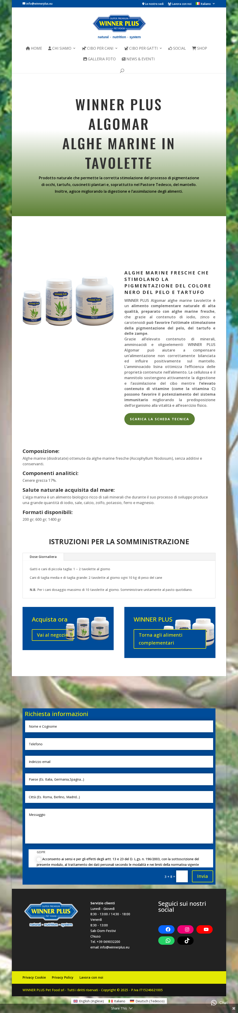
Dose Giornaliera (43, 556)
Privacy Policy (62, 977)
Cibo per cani (99, 48)
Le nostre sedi (154, 4)
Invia (202, 876)
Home (36, 48)
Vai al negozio (52, 635)
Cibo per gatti (143, 48)
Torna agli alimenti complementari (160, 639)
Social (179, 48)
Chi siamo (61, 48)
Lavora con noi (181, 4)
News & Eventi (140, 59)
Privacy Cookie (34, 977)
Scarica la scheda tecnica (159, 419)
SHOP (201, 48)
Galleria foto (101, 59)
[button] (219, 1002)
